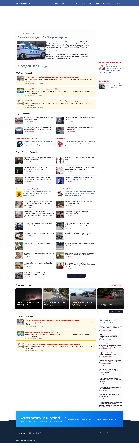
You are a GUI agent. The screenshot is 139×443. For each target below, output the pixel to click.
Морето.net (23, 440)
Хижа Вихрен (33, 440)
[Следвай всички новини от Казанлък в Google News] (33, 65)
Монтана (28, 440)
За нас (102, 433)
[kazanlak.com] (34, 433)
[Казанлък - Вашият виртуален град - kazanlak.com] (23, 3)
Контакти (119, 433)
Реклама (110, 433)
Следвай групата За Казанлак (106, 419)
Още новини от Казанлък (76, 275)
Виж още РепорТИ (116, 311)
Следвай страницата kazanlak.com (79, 419)
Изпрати (116, 285)
